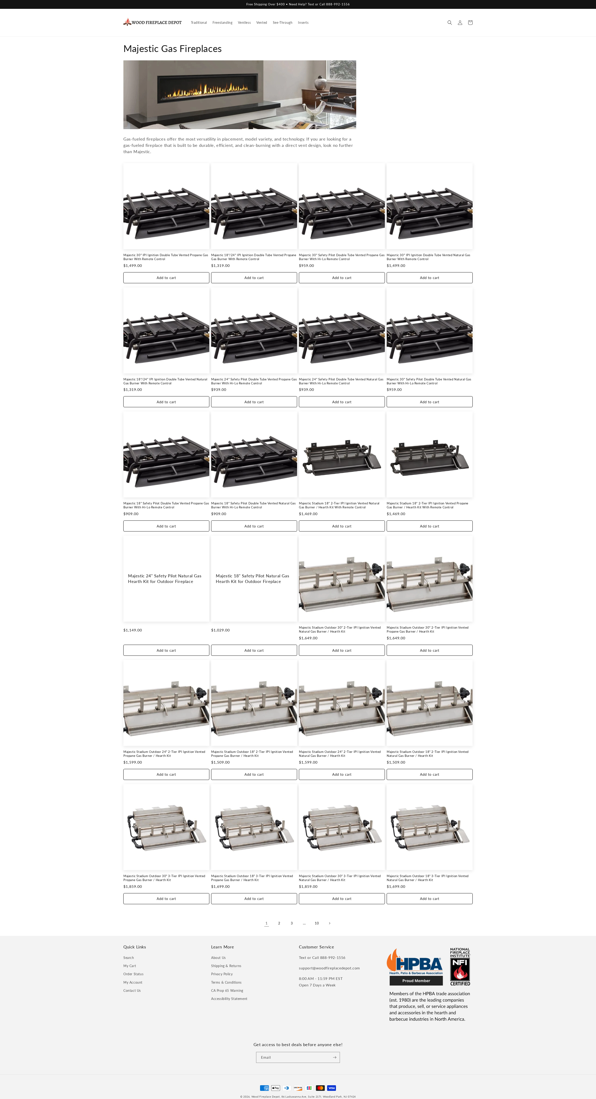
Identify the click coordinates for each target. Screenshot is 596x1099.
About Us (218, 958)
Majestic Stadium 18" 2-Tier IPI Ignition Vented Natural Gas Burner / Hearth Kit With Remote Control (339, 505)
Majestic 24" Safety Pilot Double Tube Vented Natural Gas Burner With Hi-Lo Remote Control (341, 381)
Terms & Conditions (226, 982)
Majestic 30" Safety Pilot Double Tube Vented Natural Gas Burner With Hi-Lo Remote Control (429, 381)
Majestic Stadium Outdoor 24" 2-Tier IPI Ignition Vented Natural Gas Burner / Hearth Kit (340, 754)
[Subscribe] (334, 1057)
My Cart (129, 966)
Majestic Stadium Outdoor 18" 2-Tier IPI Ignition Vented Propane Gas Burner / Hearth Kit (252, 754)
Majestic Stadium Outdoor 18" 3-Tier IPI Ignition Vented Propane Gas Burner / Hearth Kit (252, 878)
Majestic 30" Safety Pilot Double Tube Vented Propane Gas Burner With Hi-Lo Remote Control (342, 257)
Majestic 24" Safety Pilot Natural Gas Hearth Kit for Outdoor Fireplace (164, 578)
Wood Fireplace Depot (265, 1096)
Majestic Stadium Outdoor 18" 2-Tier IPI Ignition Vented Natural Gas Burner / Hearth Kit (428, 754)
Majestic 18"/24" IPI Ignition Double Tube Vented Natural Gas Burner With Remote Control (165, 381)
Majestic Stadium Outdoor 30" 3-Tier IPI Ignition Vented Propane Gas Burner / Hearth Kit (164, 878)
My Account (132, 982)
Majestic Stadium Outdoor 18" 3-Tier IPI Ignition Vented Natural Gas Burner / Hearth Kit (428, 878)
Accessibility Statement (229, 999)
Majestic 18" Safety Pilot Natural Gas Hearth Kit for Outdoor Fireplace (252, 578)
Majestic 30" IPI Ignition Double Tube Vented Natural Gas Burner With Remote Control (429, 257)
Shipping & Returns (226, 966)
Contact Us (132, 990)
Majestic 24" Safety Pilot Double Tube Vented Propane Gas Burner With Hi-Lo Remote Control (254, 381)
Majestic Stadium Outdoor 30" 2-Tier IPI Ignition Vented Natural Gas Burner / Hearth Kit (340, 629)
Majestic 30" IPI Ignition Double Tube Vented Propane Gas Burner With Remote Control (165, 257)
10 (317, 923)
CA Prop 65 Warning (227, 990)
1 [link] (266, 923)
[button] (450, 22)
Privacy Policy (222, 974)
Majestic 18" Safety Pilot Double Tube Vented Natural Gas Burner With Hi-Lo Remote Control (253, 505)
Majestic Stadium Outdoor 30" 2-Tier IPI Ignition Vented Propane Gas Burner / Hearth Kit (428, 629)
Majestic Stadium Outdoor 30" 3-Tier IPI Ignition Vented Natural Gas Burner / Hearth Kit (340, 878)
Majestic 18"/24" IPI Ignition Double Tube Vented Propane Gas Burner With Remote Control (253, 257)
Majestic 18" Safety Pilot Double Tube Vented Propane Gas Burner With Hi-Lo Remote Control (166, 505)
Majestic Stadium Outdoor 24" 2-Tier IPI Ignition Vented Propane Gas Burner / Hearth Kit (164, 754)
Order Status (133, 974)
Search (128, 958)
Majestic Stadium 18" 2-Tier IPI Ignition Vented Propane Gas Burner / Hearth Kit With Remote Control (427, 505)
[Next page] (329, 923)
